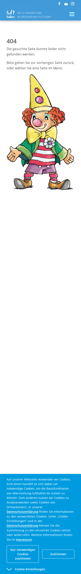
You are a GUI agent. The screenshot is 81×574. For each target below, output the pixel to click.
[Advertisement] (40, 250)
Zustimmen (58, 554)
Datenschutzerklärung (22, 512)
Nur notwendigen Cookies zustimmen (22, 554)
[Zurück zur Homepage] (12, 14)
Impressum (24, 540)
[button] (33, 569)
